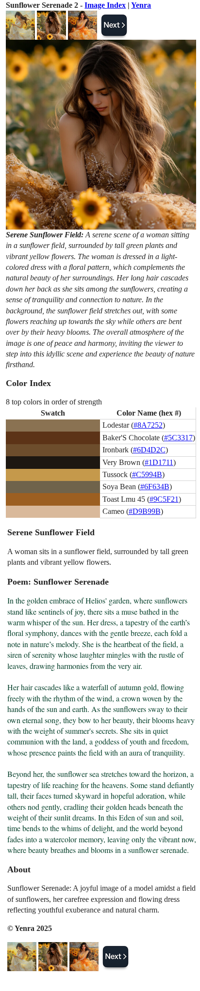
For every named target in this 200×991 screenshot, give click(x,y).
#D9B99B (145, 511)
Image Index (105, 5)
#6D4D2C (149, 450)
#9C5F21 (164, 499)
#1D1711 (159, 462)
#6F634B (154, 486)
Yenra (141, 5)
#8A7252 (148, 425)
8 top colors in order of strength (54, 402)
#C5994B (147, 474)
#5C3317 (178, 438)
